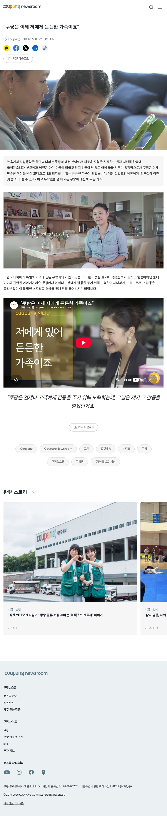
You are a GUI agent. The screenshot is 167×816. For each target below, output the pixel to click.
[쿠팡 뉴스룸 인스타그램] (19, 772)
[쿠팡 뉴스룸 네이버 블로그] (43, 772)
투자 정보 (9, 750)
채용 (5, 744)
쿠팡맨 (80, 461)
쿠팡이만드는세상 (105, 461)
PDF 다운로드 (20, 58)
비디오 (126, 448)
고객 (86, 448)
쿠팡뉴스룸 (58, 461)
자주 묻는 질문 (11, 709)
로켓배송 (106, 448)
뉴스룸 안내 (10, 696)
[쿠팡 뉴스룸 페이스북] (31, 772)
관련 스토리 (15, 492)
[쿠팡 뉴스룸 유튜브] (6, 772)
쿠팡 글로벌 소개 (13, 737)
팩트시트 (8, 703)
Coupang (26, 448)
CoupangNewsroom (58, 448)
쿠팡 (144, 448)
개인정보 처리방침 (13, 803)
